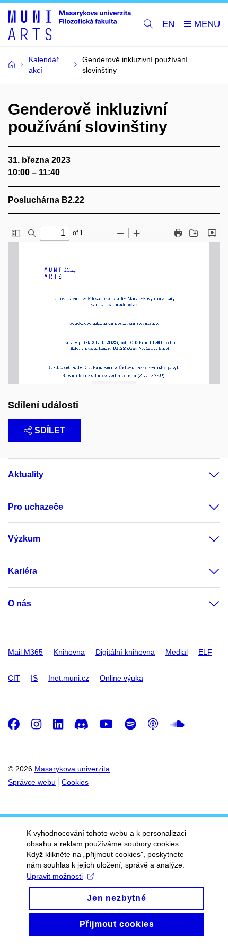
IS (34, 678)
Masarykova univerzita (72, 769)
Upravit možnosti (55, 876)
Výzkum (24, 538)
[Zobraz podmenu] (204, 475)
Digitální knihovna (125, 652)
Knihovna (69, 652)
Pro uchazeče (35, 506)
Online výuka (121, 678)
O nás (19, 603)
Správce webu (32, 782)
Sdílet (49, 430)
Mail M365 (25, 652)
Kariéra (22, 571)
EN (168, 24)
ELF (205, 652)
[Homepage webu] (69, 24)
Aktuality (25, 474)
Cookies (75, 782)
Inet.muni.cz (68, 678)
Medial (176, 652)
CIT (14, 678)
